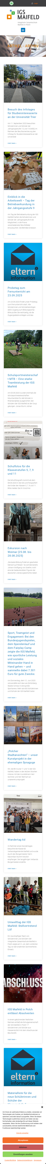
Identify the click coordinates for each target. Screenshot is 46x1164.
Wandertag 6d (16, 839)
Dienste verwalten (22, 1133)
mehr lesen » (12, 143)
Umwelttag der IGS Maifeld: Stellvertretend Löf (22, 926)
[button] (42, 1107)
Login (36, 3)
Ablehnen (23, 1147)
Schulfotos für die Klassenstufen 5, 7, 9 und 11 (21, 470)
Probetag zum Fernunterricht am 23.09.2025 (19, 291)
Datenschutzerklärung (24, 1160)
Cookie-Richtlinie (10, 1160)
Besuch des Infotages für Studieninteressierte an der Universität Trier (22, 113)
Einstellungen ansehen (23, 1154)
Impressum (38, 1160)
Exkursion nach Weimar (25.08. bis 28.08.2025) (19, 552)
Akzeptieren (23, 1140)
